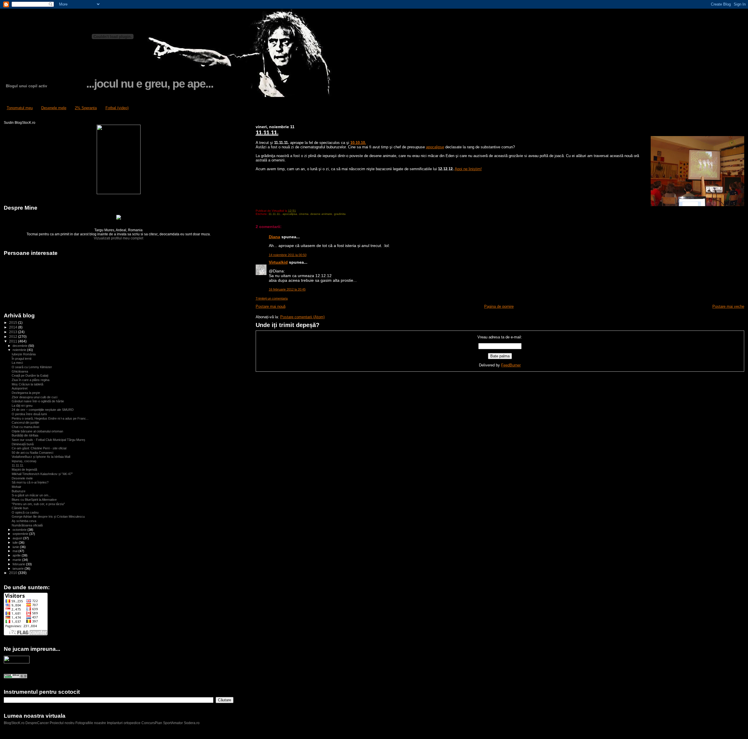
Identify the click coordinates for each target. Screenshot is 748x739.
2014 (13, 327)
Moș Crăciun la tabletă (27, 384)
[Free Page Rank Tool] (15, 677)
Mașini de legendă (24, 469)
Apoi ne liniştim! (468, 169)
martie (17, 559)
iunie (16, 547)
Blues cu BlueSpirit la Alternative (34, 499)
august (18, 538)
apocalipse (435, 147)
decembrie (20, 345)
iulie (16, 542)
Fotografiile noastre (90, 723)
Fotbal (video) (117, 108)
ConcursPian (151, 723)
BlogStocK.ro (14, 723)
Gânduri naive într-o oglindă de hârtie (38, 401)
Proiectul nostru (62, 723)
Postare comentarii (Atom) (302, 317)
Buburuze (18, 491)
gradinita (340, 213)
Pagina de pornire (499, 306)
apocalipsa (290, 213)
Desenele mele (53, 108)
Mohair (16, 486)
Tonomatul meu (20, 108)
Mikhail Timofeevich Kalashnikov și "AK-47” (42, 474)
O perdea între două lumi (29, 414)
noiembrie (20, 350)
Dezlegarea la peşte (26, 392)
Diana (274, 236)
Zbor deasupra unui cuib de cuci (34, 397)
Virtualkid (278, 262)
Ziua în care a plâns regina (30, 380)
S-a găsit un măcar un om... (31, 495)
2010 (13, 573)
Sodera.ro (192, 723)
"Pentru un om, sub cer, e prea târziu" (38, 504)
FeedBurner (511, 365)
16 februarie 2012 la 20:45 (287, 289)
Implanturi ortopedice (124, 723)
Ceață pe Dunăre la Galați (30, 375)
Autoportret (19, 388)
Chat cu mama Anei (25, 427)
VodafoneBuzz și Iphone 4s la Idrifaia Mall (41, 456)
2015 (13, 322)
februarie (19, 564)
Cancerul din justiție (25, 422)
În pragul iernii (21, 358)
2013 (13, 332)
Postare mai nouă (270, 306)
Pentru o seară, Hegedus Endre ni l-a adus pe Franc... (50, 418)
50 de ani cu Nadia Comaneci (32, 452)
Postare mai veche (728, 306)
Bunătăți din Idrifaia (25, 435)
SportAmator (173, 723)
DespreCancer (37, 723)
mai (15, 551)
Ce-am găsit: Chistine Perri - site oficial (39, 448)
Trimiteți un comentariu (272, 298)
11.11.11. (267, 132)
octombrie (20, 529)
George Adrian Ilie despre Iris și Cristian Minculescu (48, 516)
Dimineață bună (23, 444)
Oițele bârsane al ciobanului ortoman (37, 431)
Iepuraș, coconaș (24, 461)
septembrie (21, 533)
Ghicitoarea (20, 371)
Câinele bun (20, 508)
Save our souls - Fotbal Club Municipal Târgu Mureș (48, 439)
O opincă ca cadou (25, 512)
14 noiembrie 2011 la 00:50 (288, 255)
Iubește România (24, 354)
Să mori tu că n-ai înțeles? (30, 482)
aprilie (17, 555)
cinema (304, 213)
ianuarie (19, 568)
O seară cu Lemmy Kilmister (32, 367)
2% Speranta (86, 108)
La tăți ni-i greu (22, 405)
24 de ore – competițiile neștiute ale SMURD (43, 409)
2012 (13, 336)
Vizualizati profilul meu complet (118, 238)
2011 (13, 341)
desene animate (321, 213)
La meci (17, 362)
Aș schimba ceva (24, 521)
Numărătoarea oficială (27, 525)
